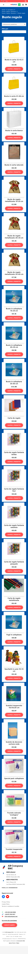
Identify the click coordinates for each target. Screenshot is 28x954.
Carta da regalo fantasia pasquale (14, 563)
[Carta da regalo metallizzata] (14, 580)
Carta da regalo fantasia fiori (14, 490)
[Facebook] (3, 896)
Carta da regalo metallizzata (14, 599)
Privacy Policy (6, 902)
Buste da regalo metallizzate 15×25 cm (14, 200)
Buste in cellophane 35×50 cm (14, 382)
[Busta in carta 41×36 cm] (14, 77)
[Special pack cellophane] (14, 760)
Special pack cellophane (14, 778)
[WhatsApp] (19, 4)
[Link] (23, 4)
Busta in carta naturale (14, 165)
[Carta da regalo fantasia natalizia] (14, 507)
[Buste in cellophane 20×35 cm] (14, 326)
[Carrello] (26, 4)
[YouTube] (7, 896)
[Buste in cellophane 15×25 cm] (14, 290)
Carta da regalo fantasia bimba (14, 453)
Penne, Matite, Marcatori (9, 11)
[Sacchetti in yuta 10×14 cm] (14, 650)
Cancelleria (10, 9)
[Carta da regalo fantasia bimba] (14, 434)
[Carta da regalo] (14, 399)
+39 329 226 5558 (10, 912)
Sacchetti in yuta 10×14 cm (14, 670)
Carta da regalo (14, 418)
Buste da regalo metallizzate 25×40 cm (14, 273)
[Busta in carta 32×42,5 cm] (14, 41)
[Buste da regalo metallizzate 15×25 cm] (14, 181)
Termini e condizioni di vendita (10, 906)
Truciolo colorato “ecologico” (14, 814)
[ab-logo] (13, 4)
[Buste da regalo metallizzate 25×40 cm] (14, 253)
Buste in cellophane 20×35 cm (14, 346)
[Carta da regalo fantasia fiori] (14, 470)
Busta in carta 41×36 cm (14, 96)
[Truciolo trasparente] (14, 831)
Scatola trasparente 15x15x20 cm (14, 706)
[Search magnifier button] (25, 1)
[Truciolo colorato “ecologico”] (14, 794)
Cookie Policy (5, 904)
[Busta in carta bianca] (14, 112)
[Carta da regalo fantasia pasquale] (14, 543)
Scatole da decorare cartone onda (14, 743)
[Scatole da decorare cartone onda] (14, 723)
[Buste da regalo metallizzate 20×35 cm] (14, 217)
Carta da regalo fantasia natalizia (14, 526)
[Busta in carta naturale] (14, 146)
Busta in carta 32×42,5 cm (14, 61)
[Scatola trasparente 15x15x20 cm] (14, 687)
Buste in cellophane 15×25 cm (14, 310)
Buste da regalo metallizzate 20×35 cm (14, 237)
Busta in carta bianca (14, 130)
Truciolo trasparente (14, 849)
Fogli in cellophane (14, 635)
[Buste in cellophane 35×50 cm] (14, 363)
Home (3, 9)
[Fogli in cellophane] (14, 616)
